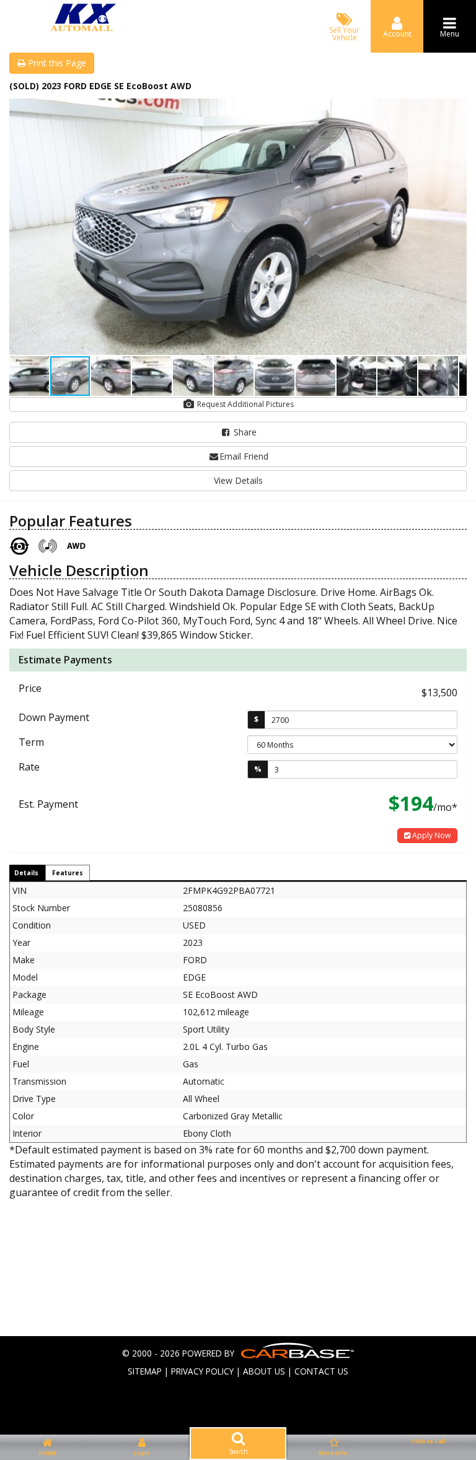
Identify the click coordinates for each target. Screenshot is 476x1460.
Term (31, 742)
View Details (238, 480)
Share (244, 432)
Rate (29, 767)
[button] (455, 110)
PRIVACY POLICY (202, 1371)
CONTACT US (321, 1371)
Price (30, 688)
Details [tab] (26, 872)
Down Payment (54, 717)
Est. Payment (48, 804)
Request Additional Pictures (244, 404)
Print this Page (55, 63)
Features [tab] (67, 872)
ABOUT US (264, 1371)
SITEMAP (145, 1371)
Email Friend (243, 456)
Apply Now (430, 835)
